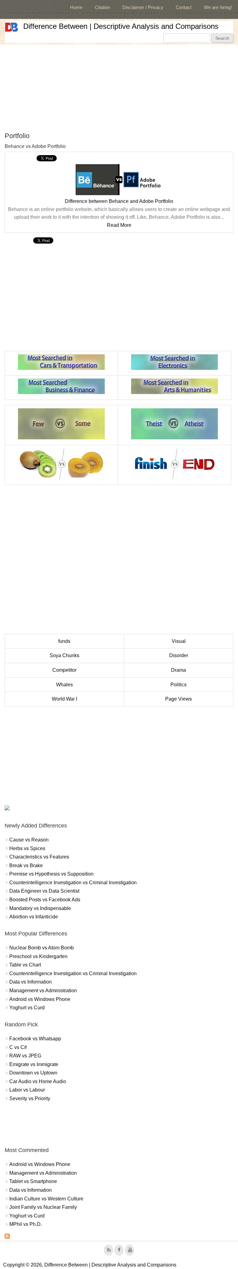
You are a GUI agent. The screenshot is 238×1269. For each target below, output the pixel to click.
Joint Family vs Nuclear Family (43, 1207)
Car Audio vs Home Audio (37, 1081)
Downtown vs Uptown (33, 1072)
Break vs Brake (26, 865)
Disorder (178, 655)
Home (76, 7)
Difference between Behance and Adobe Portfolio (119, 201)
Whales (64, 684)
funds (64, 641)
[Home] (11, 27)
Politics (178, 684)
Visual (179, 641)
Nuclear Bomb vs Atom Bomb (41, 947)
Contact (184, 7)
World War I (64, 699)
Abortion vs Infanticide (33, 916)
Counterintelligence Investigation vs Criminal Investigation (73, 882)
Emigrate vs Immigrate (33, 1064)
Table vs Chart (25, 964)
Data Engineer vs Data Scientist (44, 891)
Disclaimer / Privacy (142, 7)
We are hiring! (218, 7)
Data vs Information (30, 981)
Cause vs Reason (29, 839)
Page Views (178, 699)
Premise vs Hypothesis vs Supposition (51, 874)
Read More (119, 225)
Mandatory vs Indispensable (40, 908)
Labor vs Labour (27, 1089)
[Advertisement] (119, 88)
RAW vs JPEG (25, 1055)
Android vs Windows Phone (39, 999)
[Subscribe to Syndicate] (7, 1237)
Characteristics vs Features (39, 856)
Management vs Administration (43, 990)
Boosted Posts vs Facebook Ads (44, 899)
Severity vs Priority (29, 1098)
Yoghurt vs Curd (27, 1007)
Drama (178, 670)
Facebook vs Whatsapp (35, 1038)
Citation (102, 7)
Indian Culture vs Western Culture (46, 1198)
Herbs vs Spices (27, 848)
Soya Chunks (64, 655)
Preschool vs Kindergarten (38, 956)
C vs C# (18, 1047)
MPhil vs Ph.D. (25, 1224)
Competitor (64, 670)
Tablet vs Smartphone (33, 1181)
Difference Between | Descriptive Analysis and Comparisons (120, 26)
